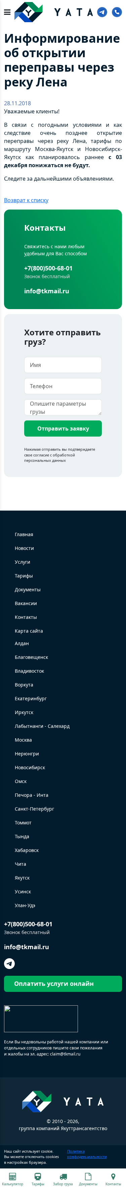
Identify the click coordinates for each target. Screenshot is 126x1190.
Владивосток (29, 671)
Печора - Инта (31, 795)
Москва (23, 740)
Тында (22, 836)
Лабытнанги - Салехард (42, 726)
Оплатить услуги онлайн (54, 983)
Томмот (23, 822)
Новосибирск (30, 767)
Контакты (26, 617)
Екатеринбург (31, 698)
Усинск (23, 891)
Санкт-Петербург (34, 809)
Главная (24, 534)
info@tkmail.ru (46, 291)
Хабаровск (27, 850)
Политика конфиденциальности (87, 1154)
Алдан (22, 643)
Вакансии (26, 603)
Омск (21, 781)
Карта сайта (29, 631)
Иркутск (24, 712)
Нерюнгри (27, 753)
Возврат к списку (26, 200)
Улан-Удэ (25, 905)
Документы (28, 589)
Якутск (22, 878)
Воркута (24, 684)
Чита (20, 864)
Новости (24, 548)
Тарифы (24, 575)
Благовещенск (31, 657)
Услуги (22, 562)
